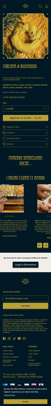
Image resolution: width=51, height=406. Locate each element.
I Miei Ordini (33, 354)
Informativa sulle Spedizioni (9, 361)
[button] (40, 6)
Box (5, 103)
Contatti (31, 360)
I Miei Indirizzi (34, 351)
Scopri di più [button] (9, 395)
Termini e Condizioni (11, 357)
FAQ (29, 357)
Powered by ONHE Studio (30, 377)
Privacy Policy (8, 354)
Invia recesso (8, 365)
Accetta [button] (25, 402)
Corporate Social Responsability (34, 364)
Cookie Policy (8, 351)
